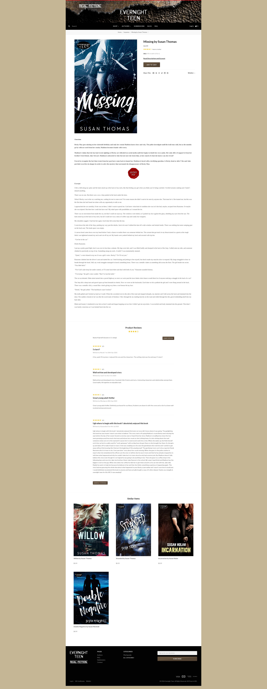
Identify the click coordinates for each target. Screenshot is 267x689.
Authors (125, 26)
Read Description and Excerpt (154, 58)
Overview (77, 139)
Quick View (91, 552)
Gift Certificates (80, 681)
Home (120, 32)
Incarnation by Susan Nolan (168, 558)
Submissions (139, 26)
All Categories (128, 657)
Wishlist (191, 73)
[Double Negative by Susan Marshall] (91, 598)
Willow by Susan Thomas (83, 558)
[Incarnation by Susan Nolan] (175, 530)
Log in (192, 26)
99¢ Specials (127, 655)
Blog (149, 26)
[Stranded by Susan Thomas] (133, 530)
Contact (100, 662)
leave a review (156, 49)
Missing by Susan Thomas (139, 32)
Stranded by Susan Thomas (126, 558)
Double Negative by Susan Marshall (86, 627)
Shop (115, 26)
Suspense (126, 32)
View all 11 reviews (100, 483)
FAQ (156, 26)
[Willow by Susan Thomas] (91, 530)
